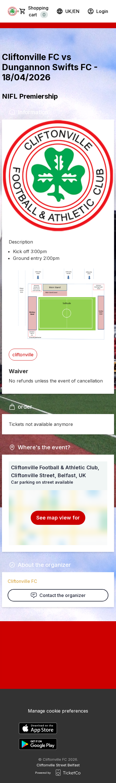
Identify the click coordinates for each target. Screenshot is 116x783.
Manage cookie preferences (58, 711)
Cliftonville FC (22, 581)
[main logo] (12, 11)
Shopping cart (38, 11)
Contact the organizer (62, 595)
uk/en (72, 11)
